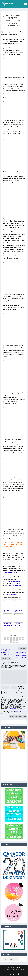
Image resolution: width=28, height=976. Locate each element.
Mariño (12, 303)
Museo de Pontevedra (10, 573)
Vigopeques (17, 967)
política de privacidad (13, 708)
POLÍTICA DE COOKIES (14, 972)
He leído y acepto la (11, 712)
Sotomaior (21, 303)
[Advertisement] (14, 766)
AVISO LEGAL (6, 969)
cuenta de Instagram (14, 585)
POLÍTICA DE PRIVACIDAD (17, 969)
